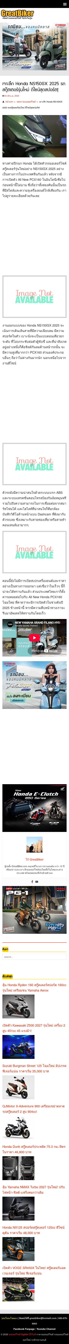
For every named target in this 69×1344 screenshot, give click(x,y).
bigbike (24, 1334)
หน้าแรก (9, 101)
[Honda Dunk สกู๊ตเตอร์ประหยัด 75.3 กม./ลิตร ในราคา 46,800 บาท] (18, 1168)
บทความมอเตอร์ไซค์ (26, 101)
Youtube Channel (46, 1328)
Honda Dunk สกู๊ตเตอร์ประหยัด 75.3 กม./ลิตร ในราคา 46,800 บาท (33, 1149)
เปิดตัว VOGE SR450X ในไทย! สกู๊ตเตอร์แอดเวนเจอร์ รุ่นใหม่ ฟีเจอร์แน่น (34, 1270)
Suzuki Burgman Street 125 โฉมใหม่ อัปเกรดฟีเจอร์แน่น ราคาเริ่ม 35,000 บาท (34, 1068)
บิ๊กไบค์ (32, 1334)
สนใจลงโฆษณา (10, 1318)
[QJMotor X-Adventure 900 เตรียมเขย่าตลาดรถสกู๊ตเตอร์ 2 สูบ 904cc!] (18, 1128)
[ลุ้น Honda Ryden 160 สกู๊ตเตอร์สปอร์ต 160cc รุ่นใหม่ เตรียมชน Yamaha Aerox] (18, 1006)
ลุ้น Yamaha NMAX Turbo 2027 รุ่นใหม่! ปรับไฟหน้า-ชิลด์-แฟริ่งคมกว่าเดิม (33, 1190)
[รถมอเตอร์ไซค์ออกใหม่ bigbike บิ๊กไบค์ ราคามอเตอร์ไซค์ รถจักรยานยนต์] (17, 15)
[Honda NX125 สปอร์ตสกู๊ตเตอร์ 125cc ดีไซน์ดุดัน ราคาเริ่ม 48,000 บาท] (18, 1249)
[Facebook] (32, 881)
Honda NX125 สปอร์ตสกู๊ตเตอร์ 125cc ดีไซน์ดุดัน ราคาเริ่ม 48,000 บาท (33, 1230)
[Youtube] (36, 881)
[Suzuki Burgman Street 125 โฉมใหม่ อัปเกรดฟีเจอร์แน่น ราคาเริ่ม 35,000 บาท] (18, 1087)
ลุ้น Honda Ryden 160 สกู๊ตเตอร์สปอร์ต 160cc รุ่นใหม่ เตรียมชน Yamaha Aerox (34, 987)
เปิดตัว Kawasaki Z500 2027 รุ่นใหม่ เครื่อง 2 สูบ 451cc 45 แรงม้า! (33, 1028)
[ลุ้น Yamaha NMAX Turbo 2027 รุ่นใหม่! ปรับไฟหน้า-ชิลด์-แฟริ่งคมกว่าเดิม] (18, 1209)
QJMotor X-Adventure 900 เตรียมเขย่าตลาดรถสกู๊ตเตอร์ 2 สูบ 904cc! (33, 1109)
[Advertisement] (34, 236)
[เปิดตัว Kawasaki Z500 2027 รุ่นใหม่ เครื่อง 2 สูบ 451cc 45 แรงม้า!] (18, 1047)
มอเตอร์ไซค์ (15, 1334)
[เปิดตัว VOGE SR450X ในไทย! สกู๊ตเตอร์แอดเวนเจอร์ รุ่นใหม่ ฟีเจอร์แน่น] (18, 1289)
